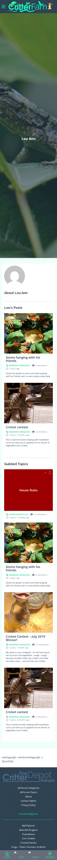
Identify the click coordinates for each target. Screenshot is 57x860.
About (28, 796)
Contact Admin (28, 800)
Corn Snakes (28, 838)
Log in (21, 857)
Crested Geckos (28, 842)
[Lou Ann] (14, 285)
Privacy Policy (28, 805)
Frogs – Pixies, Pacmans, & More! (28, 847)
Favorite (50, 316)
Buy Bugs (50, 857)
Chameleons (28, 834)
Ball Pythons (28, 825)
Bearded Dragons (28, 830)
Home (7, 857)
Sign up (35, 857)
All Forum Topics (28, 792)
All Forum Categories (28, 788)
